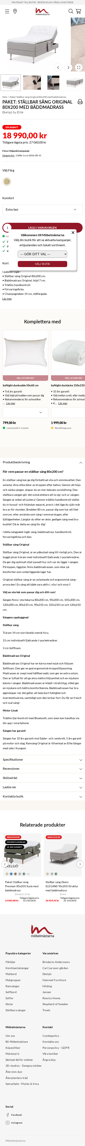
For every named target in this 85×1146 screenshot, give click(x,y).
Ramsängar (13, 986)
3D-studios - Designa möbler (24, 1065)
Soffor (9, 998)
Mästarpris (12, 1053)
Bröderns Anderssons (56, 962)
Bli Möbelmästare (17, 1041)
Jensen (46, 992)
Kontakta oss (50, 1041)
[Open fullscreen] (79, 67)
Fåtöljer (11, 962)
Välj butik (42, 264)
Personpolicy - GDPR (55, 1047)
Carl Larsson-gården (55, 968)
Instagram (16, 1122)
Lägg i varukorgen (42, 227)
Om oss (10, 1035)
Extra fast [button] (12, 209)
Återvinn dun (14, 1071)
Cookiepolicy (50, 1035)
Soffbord (11, 992)
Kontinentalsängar (17, 968)
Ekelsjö (46, 974)
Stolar (9, 1004)
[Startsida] (43, 10)
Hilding (47, 986)
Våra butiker (50, 1053)
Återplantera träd (17, 1077)
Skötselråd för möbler (19, 1059)
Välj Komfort (26, 378)
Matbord (11, 974)
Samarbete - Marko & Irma (22, 1083)
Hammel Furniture (54, 980)
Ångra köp (49, 1059)
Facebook (16, 1114)
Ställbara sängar (16, 1010)
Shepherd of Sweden (55, 1004)
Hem (4, 96)
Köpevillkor (13, 1047)
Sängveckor (8, 155)
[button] (25, 412)
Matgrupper (13, 980)
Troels (46, 1010)
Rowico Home (51, 998)
